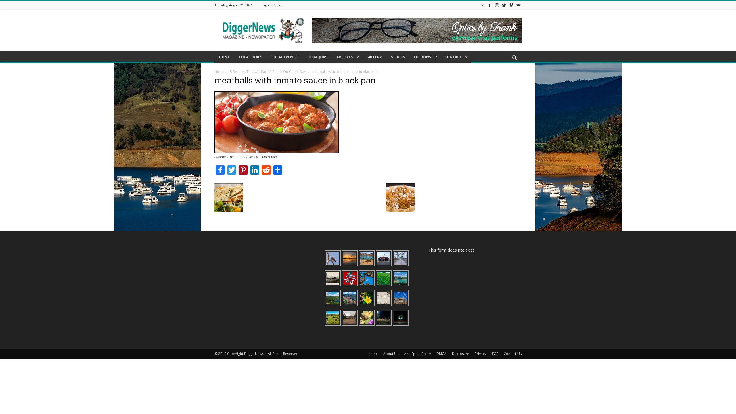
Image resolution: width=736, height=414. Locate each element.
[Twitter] (504, 5)
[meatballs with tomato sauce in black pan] (276, 151)
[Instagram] (497, 5)
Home (219, 71)
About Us (390, 353)
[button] (515, 59)
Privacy (480, 353)
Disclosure (460, 353)
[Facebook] (489, 5)
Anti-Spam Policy (417, 353)
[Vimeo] (511, 5)
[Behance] (482, 5)
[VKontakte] (518, 5)
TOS (495, 353)
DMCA (441, 353)
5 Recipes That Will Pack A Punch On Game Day (268, 71)
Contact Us (513, 353)
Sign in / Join (271, 5)
